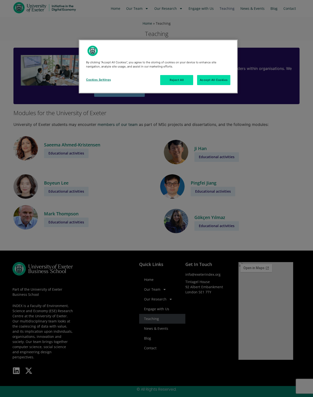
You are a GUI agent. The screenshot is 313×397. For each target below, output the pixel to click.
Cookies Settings (98, 79)
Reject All (177, 80)
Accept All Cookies (214, 80)
